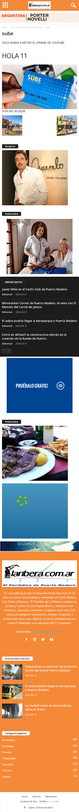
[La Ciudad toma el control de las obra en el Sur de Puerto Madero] (12, 711)
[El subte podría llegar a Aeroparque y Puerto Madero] (12, 691)
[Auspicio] (39, 177)
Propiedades (9, 758)
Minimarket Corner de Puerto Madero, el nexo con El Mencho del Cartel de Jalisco (39, 305)
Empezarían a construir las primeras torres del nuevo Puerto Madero (51, 668)
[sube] (39, 86)
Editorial (7, 294)
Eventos (7, 752)
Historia (36, 796)
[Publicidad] (39, 246)
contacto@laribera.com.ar (48, 631)
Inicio (4, 27)
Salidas (6, 776)
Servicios (7, 764)
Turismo (7, 770)
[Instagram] (36, 640)
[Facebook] (27, 640)
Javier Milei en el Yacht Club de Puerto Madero (34, 289)
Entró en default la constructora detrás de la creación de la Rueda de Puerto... (34, 336)
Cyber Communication (41, 807)
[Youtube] (52, 640)
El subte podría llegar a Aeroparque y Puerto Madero (39, 321)
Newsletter (51, 796)
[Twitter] (44, 640)
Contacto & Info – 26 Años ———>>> (39, 801)
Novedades (8, 740)
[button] (72, 5)
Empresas (8, 746)
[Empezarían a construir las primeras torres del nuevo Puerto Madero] (12, 672)
